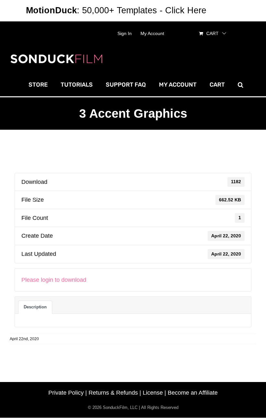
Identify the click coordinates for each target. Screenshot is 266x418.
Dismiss (224, 10)
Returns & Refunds (113, 392)
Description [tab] (35, 307)
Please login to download (53, 280)
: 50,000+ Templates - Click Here (116, 10)
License (153, 392)
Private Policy (66, 392)
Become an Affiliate (193, 392)
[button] (240, 84)
